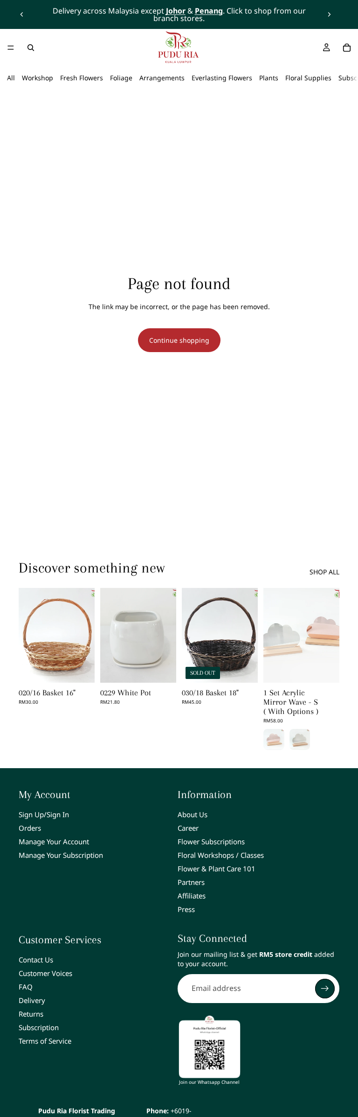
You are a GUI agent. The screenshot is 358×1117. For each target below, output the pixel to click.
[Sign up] (325, 988)
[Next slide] (329, 14)
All (11, 77)
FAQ (26, 986)
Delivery (32, 1000)
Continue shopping (179, 340)
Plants (268, 77)
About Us (192, 814)
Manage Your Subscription (61, 855)
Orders (30, 828)
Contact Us (36, 959)
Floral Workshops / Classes (221, 855)
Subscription (39, 1027)
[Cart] (347, 47)
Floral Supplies (308, 77)
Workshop (37, 77)
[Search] (31, 47)
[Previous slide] (22, 14)
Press (186, 909)
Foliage (121, 77)
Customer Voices (45, 973)
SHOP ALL (324, 571)
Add (88, 668)
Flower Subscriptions (211, 841)
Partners (191, 882)
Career (188, 828)
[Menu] (10, 47)
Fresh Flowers (81, 77)
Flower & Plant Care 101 (216, 868)
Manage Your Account (54, 841)
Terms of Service (45, 1041)
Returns (31, 1013)
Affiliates (192, 895)
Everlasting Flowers (222, 77)
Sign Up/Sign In (44, 814)
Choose (332, 668)
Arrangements (162, 77)
